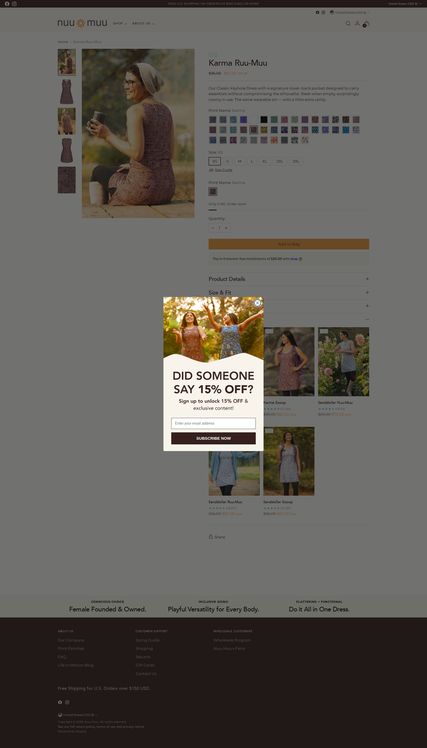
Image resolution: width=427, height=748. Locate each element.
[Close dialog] (257, 303)
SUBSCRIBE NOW (213, 438)
